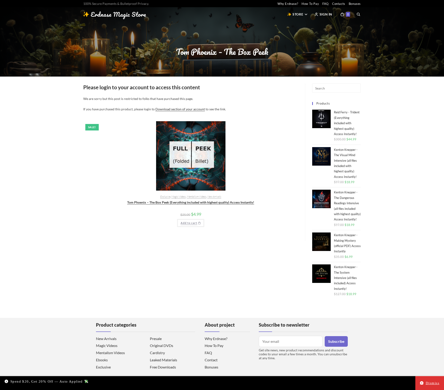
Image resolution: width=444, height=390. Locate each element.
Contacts (338, 4)
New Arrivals (214, 196)
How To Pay (310, 4)
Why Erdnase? (288, 4)
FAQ (325, 4)
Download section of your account (180, 109)
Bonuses (355, 4)
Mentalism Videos (197, 196)
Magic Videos (178, 196)
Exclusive (165, 196)
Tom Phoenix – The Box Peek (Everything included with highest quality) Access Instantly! (190, 202)
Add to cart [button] (189, 223)
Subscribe (336, 341)
